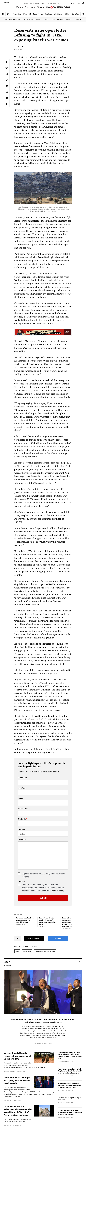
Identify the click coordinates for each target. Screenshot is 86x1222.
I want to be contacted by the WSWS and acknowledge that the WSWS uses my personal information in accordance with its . (43, 888)
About (78, 3)
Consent (21, 881)
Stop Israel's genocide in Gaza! (45, 951)
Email (20, 798)
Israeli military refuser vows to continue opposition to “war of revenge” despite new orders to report (70, 922)
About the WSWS (57, 19)
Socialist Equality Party (32, 19)
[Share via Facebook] (7, 62)
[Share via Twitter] (7, 68)
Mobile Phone (24, 809)
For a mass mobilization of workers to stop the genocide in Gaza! (25, 920)
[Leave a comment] (7, 98)
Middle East (27, 951)
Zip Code (22, 819)
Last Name (22, 788)
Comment (22, 840)
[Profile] (83, 4)
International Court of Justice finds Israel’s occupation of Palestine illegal (47, 921)
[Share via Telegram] (7, 80)
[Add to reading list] (7, 104)
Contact (72, 3)
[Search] (83, 15)
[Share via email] (7, 86)
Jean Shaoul (18, 47)
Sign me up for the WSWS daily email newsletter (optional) (43, 875)
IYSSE (46, 19)
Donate (78, 19)
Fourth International (13, 19)
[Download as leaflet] (7, 92)
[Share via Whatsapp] (7, 74)
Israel (17, 951)
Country (21, 829)
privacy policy (58, 891)
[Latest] (8, 15)
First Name (22, 778)
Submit (43, 898)
